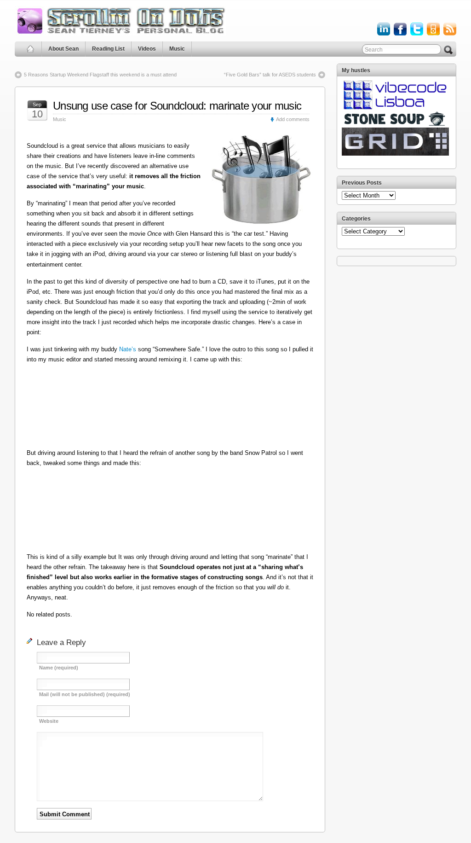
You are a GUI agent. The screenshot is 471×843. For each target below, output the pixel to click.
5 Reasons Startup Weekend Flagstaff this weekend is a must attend (100, 74)
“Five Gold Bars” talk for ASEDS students (270, 74)
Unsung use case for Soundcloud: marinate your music (177, 105)
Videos (147, 49)
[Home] (30, 49)
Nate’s (127, 349)
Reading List (108, 49)
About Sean (63, 49)
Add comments (293, 119)
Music (177, 49)
